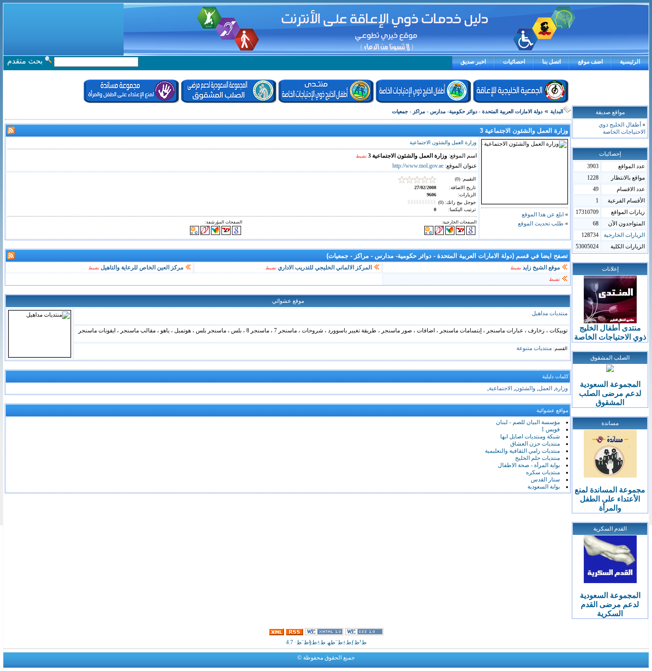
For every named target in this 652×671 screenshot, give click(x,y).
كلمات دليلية (555, 376)
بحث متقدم (24, 61)
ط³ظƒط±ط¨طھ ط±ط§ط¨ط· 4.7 (326, 642)
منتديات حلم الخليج (537, 458)
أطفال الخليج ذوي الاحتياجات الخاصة (622, 128)
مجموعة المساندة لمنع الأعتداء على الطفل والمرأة (610, 499)
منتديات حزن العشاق (535, 443)
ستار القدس (545, 479)
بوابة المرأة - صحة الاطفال (529, 465)
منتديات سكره (543, 472)
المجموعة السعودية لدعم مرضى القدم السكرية (610, 604)
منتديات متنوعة (534, 348)
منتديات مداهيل (550, 313)
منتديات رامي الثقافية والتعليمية (522, 450)
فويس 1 (550, 429)
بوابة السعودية (543, 486)
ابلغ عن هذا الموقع (543, 214)
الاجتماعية (500, 388)
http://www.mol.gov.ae (417, 165)
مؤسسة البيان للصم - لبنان (528, 422)
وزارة (561, 388)
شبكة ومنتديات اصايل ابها (530, 436)
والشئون (525, 388)
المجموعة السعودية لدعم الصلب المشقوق (610, 393)
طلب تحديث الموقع (541, 223)
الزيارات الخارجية (624, 235)
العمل (545, 388)
